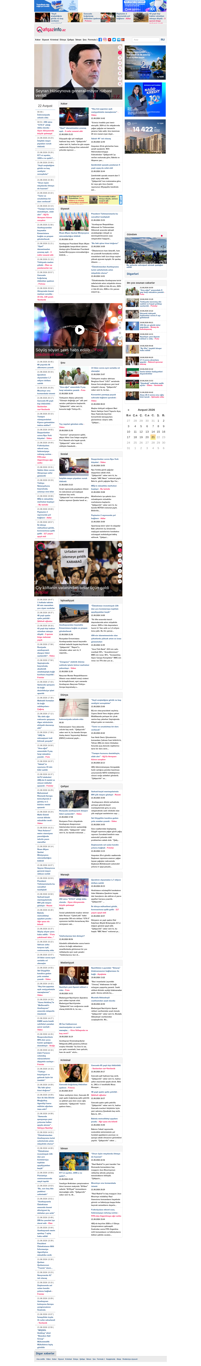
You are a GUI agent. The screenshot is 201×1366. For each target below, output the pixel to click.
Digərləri (133, 273)
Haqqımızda (110, 1359)
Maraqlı (65, 874)
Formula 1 (92, 39)
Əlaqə (119, 1359)
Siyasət (45, 39)
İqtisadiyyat (67, 600)
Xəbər (38, 39)
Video (48, 1359)
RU (163, 39)
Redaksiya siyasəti (130, 1359)
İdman (78, 39)
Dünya (63, 39)
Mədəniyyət (67, 962)
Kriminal (54, 39)
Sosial (64, 454)
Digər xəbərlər (45, 1353)
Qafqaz (70, 39)
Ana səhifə (41, 1359)
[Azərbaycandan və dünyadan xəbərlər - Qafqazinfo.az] (50, 30)
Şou (85, 39)
